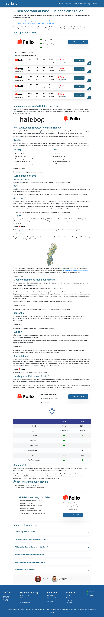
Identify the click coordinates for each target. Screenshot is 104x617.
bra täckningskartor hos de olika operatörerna (75, 270)
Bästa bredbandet (51, 595)
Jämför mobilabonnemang (82, 4)
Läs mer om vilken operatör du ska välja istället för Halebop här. (35, 23)
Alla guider (69, 597)
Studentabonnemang (25, 600)
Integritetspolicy (70, 600)
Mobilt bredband (51, 597)
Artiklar (68, 4)
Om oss (95, 4)
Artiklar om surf (70, 602)
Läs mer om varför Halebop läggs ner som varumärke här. (33, 21)
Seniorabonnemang (25, 602)
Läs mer (78, 60)
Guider (61, 4)
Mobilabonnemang (24, 595)
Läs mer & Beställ (78, 42)
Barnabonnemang (24, 597)
